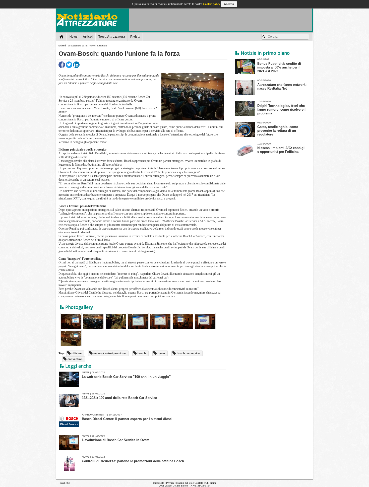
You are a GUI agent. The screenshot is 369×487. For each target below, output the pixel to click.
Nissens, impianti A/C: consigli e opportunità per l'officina (281, 148)
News (74, 36)
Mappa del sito (184, 482)
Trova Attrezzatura (111, 36)
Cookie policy (211, 4)
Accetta (229, 4)
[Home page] (61, 37)
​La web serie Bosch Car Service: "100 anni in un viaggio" (126, 377)
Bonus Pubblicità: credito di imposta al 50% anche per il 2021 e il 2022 (279, 65)
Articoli (88, 36)
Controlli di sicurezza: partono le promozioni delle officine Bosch (133, 461)
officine (76, 353)
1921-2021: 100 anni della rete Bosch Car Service (119, 398)
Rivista (135, 36)
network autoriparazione (109, 353)
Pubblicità (158, 482)
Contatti (199, 482)
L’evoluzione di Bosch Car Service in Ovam (115, 440)
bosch (141, 353)
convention (75, 359)
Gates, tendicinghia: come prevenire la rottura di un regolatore (277, 128)
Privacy (170, 482)
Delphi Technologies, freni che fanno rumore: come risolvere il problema (281, 107)
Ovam (138, 100)
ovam (161, 353)
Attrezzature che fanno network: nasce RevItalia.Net (281, 84)
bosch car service (188, 353)
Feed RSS (65, 482)
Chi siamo (210, 482)
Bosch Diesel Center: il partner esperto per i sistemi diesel (127, 419)
